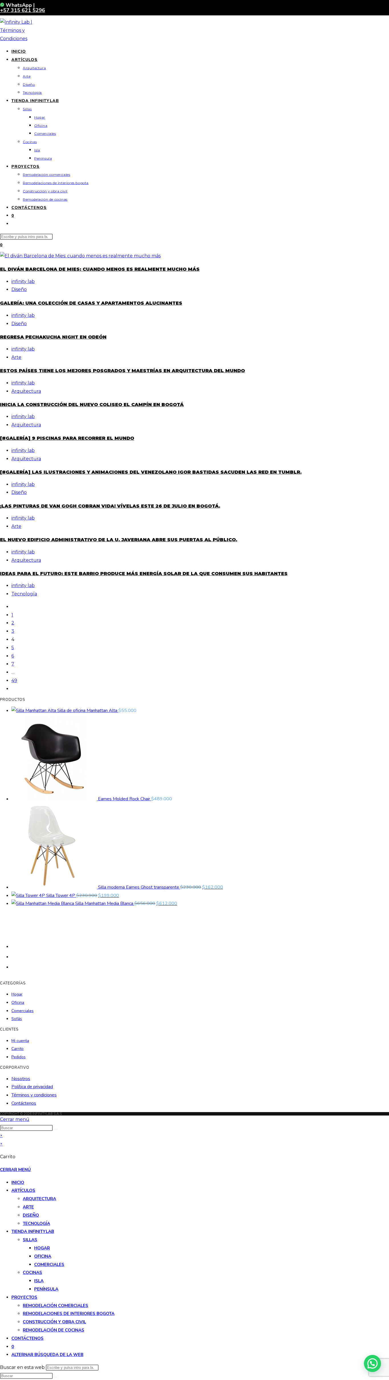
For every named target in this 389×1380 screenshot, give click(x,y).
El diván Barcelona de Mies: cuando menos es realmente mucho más (100, 269)
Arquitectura (26, 391)
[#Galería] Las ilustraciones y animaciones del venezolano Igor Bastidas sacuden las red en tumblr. (151, 472)
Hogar (16, 994)
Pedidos (18, 1057)
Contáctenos (23, 1103)
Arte (16, 357)
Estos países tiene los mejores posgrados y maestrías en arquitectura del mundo (122, 370)
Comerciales (22, 1010)
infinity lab (23, 281)
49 (14, 680)
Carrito (17, 1048)
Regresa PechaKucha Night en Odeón (53, 337)
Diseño (19, 289)
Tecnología (24, 594)
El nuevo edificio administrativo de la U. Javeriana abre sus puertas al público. (118, 539)
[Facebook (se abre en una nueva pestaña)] (14, 956)
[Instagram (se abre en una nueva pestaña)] (14, 966)
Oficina (17, 1002)
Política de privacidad (32, 1087)
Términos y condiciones (34, 1095)
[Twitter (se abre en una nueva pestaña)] (14, 946)
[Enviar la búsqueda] (56, 1129)
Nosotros (20, 1079)
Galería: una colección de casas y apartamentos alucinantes (91, 303)
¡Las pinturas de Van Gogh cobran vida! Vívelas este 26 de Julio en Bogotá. (110, 506)
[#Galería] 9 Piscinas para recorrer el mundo (67, 438)
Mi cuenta (20, 1040)
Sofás (16, 1018)
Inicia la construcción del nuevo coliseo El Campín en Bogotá (92, 404)
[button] (372, 1363)
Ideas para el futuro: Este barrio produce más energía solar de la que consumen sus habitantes (144, 573)
